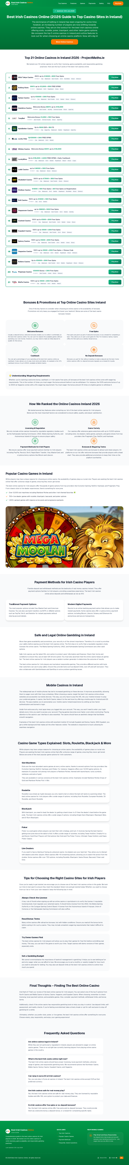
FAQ (108, 3)
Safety (101, 3)
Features (73, 3)
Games (82, 3)
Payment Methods (65, 1140)
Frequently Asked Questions (68, 1143)
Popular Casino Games (66, 1136)
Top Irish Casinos (64, 1133)
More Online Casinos (64, 42)
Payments (92, 3)
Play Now (118, 3)
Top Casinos (62, 3)
